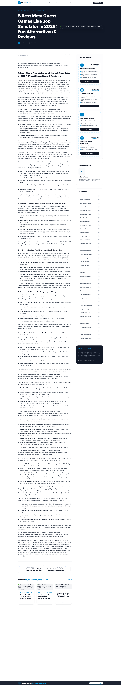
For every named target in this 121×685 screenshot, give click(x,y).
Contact (69, 2)
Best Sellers (97, 2)
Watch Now (89, 153)
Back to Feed (24, 55)
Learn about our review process (86, 360)
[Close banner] (120, 682)
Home (50, 2)
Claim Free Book (89, 105)
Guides (56, 2)
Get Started (89, 129)
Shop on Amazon (95, 683)
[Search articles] (90, 3)
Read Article (22, 602)
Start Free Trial (89, 81)
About (63, 2)
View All (70, 579)
